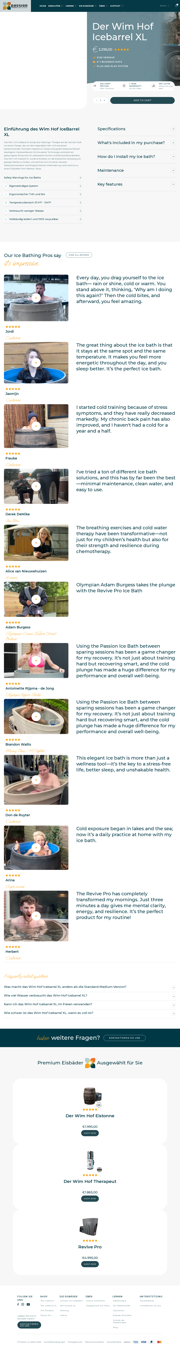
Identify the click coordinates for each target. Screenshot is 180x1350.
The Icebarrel (47, 1301)
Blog (115, 1327)
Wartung (64, 1310)
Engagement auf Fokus (98, 1306)
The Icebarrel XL (49, 1306)
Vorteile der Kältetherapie (119, 1321)
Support (115, 6)
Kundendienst (147, 1301)
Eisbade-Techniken (122, 1315)
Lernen (70, 6)
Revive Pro (46, 1315)
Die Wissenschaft (121, 1306)
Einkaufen (54, 6)
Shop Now (90, 1133)
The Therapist (47, 1310)
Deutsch (163, 6)
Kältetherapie (119, 1301)
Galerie (63, 1315)
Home (43, 6)
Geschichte (118, 1310)
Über (102, 6)
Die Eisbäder (86, 6)
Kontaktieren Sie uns (124, 1038)
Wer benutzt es (67, 1306)
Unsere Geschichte (95, 1301)
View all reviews (79, 255)
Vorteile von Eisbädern (71, 1301)
